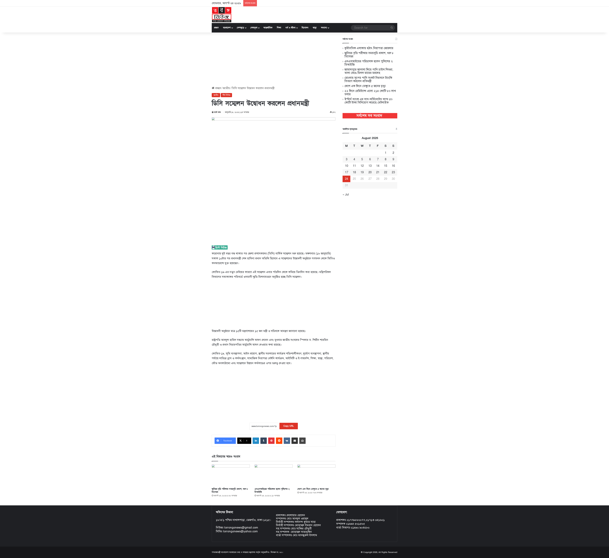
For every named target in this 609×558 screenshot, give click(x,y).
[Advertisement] (273, 59)
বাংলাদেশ (227, 27)
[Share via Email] (294, 441)
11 (354, 166)
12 (362, 166)
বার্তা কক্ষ (217, 112)
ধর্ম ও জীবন (290, 27)
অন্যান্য (324, 27)
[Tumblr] (263, 441)
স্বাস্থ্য (315, 27)
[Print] (302, 441)
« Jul (346, 194)
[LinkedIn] (256, 441)
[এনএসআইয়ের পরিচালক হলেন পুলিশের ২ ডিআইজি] (274, 475)
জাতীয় (226, 88)
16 (393, 166)
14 (377, 166)
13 (370, 166)
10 (346, 166)
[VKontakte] (287, 441)
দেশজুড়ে (240, 27)
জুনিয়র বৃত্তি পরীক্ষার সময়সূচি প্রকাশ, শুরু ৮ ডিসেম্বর (369, 54)
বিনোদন (305, 27)
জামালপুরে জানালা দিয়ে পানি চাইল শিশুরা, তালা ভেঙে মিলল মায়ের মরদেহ (368, 71)
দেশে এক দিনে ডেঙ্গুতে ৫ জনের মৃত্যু (313, 488)
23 (393, 172)
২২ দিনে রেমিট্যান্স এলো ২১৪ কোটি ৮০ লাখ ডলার (370, 92)
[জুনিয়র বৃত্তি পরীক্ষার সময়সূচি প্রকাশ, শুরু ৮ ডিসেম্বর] (231, 475)
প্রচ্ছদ (216, 27)
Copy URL (288, 426)
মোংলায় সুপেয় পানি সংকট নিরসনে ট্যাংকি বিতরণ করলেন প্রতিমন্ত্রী (368, 79)
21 (377, 172)
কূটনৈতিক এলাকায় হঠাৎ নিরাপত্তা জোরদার (368, 48)
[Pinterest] (271, 441)
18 (354, 172)
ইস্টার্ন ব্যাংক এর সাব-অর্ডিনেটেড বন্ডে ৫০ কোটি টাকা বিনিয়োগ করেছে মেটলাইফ (368, 100)
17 (346, 172)
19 (362, 172)
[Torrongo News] (222, 15)
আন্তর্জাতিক (267, 27)
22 (385, 172)
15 (385, 166)
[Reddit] (279, 441)
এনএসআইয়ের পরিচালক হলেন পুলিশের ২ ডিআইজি (368, 62)
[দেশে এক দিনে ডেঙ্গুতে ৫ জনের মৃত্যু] (316, 475)
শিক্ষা (279, 27)
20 (370, 172)
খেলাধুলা (253, 27)
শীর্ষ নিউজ (226, 95)
